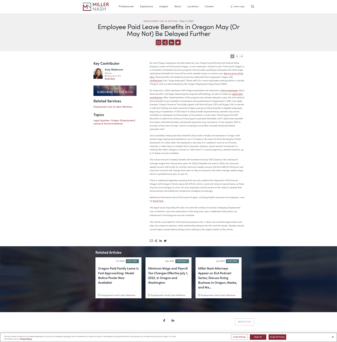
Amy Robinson (114, 69)
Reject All (258, 337)
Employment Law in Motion (160, 21)
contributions (156, 81)
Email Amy (110, 79)
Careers (209, 6)
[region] (168, 337)
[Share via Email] (151, 240)
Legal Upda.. (132, 261)
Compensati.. (182, 261)
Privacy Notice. (26, 339)
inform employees (229, 91)
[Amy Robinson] (98, 74)
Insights (163, 6)
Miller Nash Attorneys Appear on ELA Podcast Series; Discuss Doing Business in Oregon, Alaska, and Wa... (217, 278)
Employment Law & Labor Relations (112, 107)
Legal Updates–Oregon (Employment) (114, 120)
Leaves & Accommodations (108, 124)
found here (158, 201)
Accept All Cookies (277, 337)
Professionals (126, 6)
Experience (146, 6)
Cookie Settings (239, 337)
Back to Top (244, 322)
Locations (192, 6)
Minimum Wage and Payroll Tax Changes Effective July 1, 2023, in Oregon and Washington (168, 276)
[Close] (333, 337)
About (177, 6)
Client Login (238, 6)
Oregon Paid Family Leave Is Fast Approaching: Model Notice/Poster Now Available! (118, 276)
